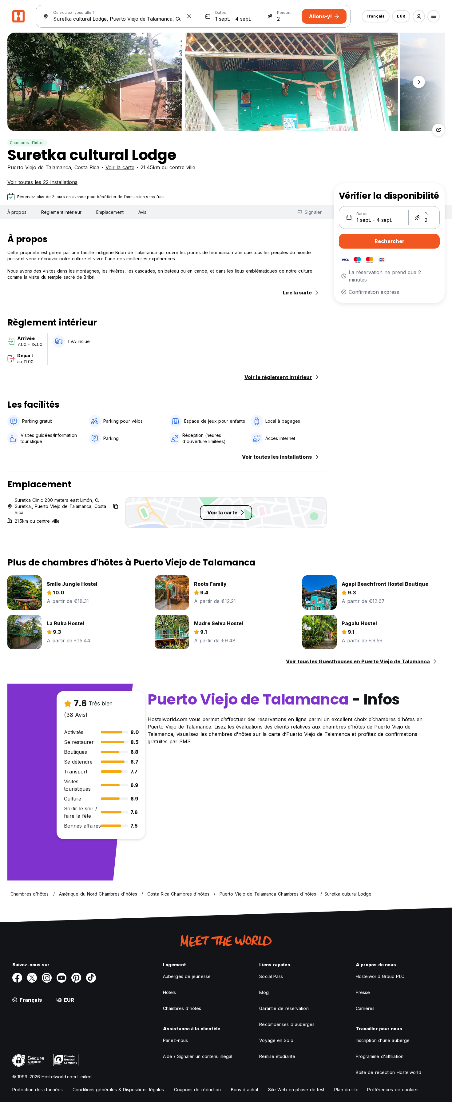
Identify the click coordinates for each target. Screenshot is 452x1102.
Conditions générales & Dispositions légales (118, 1089)
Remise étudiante (277, 1056)
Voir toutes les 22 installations (42, 182)
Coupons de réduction (197, 1089)
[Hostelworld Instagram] (47, 978)
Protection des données (37, 1089)
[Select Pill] (419, 16)
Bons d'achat (244, 1089)
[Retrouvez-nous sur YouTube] (61, 978)
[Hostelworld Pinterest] (76, 978)
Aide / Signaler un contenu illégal (197, 1056)
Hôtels (169, 992)
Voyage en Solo (276, 1040)
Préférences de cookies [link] (392, 1089)
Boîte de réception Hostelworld (388, 1072)
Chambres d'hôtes (27, 142)
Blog (263, 992)
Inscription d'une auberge (383, 1040)
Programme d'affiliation (379, 1056)
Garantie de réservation (283, 1008)
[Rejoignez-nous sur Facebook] (17, 978)
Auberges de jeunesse (187, 976)
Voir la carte (119, 167)
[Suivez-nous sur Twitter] (32, 978)
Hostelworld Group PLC (380, 976)
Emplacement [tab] (110, 212)
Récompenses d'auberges (287, 1024)
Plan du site (346, 1089)
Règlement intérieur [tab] (61, 212)
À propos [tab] (16, 212)
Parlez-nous (175, 1040)
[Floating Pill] (419, 82)
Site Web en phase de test (296, 1089)
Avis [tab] (142, 212)
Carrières (365, 1008)
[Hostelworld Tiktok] (91, 978)
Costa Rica (86, 167)
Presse (363, 992)
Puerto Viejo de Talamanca (39, 167)
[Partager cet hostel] (438, 130)
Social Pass (271, 976)
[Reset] (189, 16)
